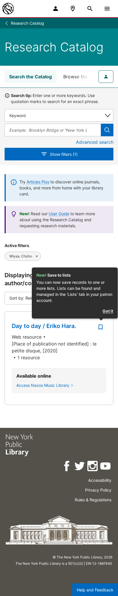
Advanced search (94, 142)
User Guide (59, 213)
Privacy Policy (98, 490)
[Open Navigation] (107, 8)
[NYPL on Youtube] (105, 467)
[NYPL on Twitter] (80, 467)
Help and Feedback (95, 589)
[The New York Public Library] (8, 8)
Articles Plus (38, 181)
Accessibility (99, 480)
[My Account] (55, 8)
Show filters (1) (64, 154)
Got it (108, 310)
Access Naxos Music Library (42, 385)
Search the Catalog (30, 76)
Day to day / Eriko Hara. (44, 326)
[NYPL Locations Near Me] (72, 8)
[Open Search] (90, 8)
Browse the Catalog (84, 76)
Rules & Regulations (93, 499)
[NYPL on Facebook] (67, 467)
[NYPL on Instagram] (93, 467)
